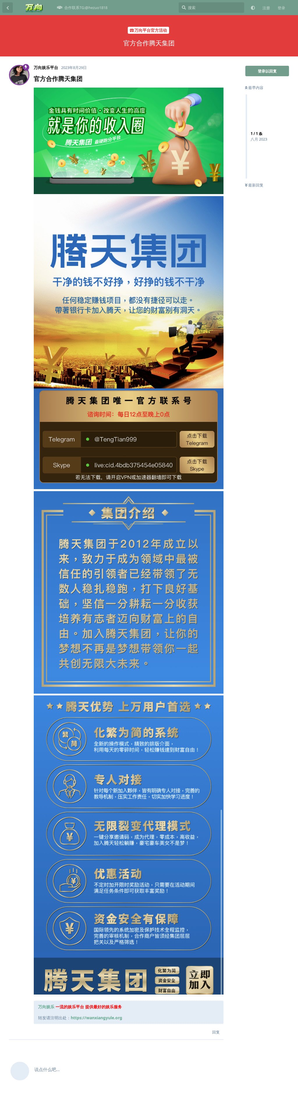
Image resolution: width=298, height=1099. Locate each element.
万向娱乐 (46, 1006)
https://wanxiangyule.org (96, 1017)
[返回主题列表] (7, 7)
